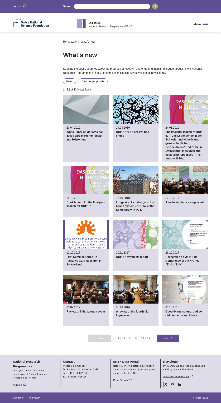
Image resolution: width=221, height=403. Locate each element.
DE (14, 6)
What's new (88, 41)
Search (67, 6)
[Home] (131, 23)
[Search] (155, 6)
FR (19, 6)
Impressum (34, 397)
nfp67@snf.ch (79, 376)
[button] (201, 24)
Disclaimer (18, 397)
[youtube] (172, 384)
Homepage (70, 41)
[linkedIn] (179, 384)
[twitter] (165, 384)
